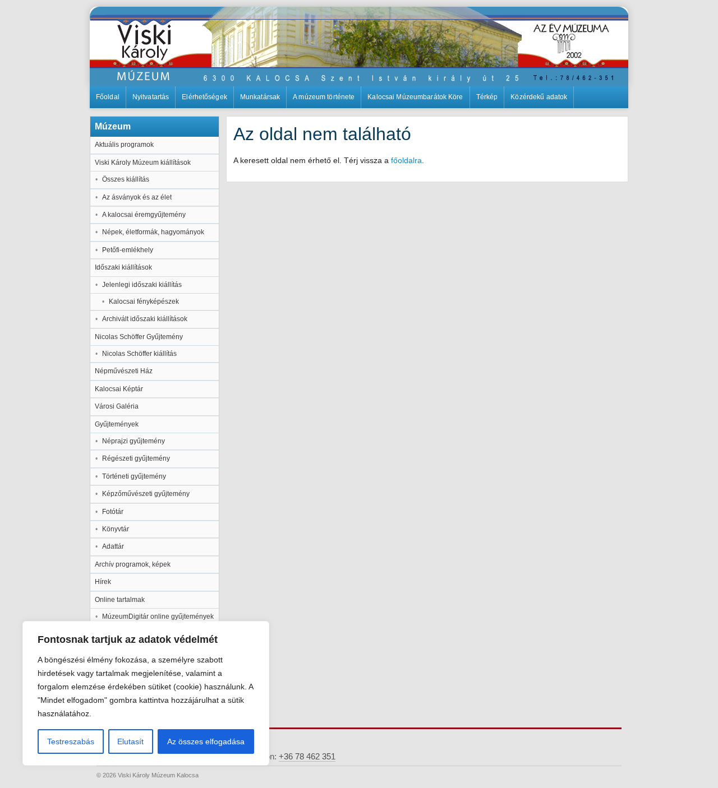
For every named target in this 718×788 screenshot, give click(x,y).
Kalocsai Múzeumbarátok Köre (415, 97)
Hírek (103, 582)
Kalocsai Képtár (119, 389)
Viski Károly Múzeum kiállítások (143, 162)
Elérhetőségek (204, 97)
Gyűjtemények (117, 424)
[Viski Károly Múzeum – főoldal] (359, 46)
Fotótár (112, 512)
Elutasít (130, 741)
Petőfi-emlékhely (127, 250)
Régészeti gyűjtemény (136, 458)
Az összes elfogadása (206, 741)
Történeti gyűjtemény (134, 476)
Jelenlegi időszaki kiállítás (142, 285)
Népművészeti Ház (124, 371)
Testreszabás (70, 741)
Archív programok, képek (133, 564)
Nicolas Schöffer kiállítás (139, 354)
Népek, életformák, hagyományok (153, 232)
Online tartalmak (120, 600)
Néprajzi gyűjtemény (133, 441)
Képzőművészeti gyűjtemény (146, 494)
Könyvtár (115, 529)
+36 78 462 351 (307, 756)
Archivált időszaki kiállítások (144, 319)
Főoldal (107, 97)
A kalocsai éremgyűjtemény (144, 215)
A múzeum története (324, 97)
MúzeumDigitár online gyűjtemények (158, 616)
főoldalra (406, 160)
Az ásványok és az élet (137, 197)
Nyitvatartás (150, 97)
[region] (145, 693)
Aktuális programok (124, 145)
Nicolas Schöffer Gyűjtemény (139, 337)
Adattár (113, 546)
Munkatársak (260, 97)
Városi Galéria (117, 406)
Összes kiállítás (125, 179)
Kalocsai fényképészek (144, 301)
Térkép (487, 97)
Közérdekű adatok (538, 97)
